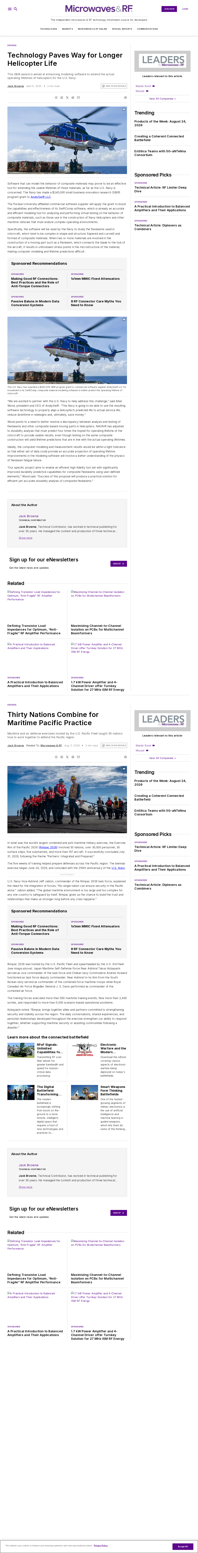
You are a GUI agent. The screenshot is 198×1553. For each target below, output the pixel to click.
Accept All (183, 1546)
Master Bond (143, 86)
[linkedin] (61, 97)
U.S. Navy (118, 868)
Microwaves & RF (51, 745)
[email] (78, 97)
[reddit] (72, 97)
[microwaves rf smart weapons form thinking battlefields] (84, 1092)
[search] (15, 9)
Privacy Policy (101, 1545)
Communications (147, 29)
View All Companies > (162, 98)
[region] (99, 1546)
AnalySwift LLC (41, 197)
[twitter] (67, 97)
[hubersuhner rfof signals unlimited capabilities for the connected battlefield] (20, 1050)
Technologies (48, 29)
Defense (11, 45)
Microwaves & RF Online (92, 29)
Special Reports (122, 29)
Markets (67, 29)
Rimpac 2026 (48, 847)
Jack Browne (15, 86)
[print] (125, 97)
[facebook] (56, 97)
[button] (9, 9)
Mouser (140, 91)
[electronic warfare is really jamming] (84, 1050)
